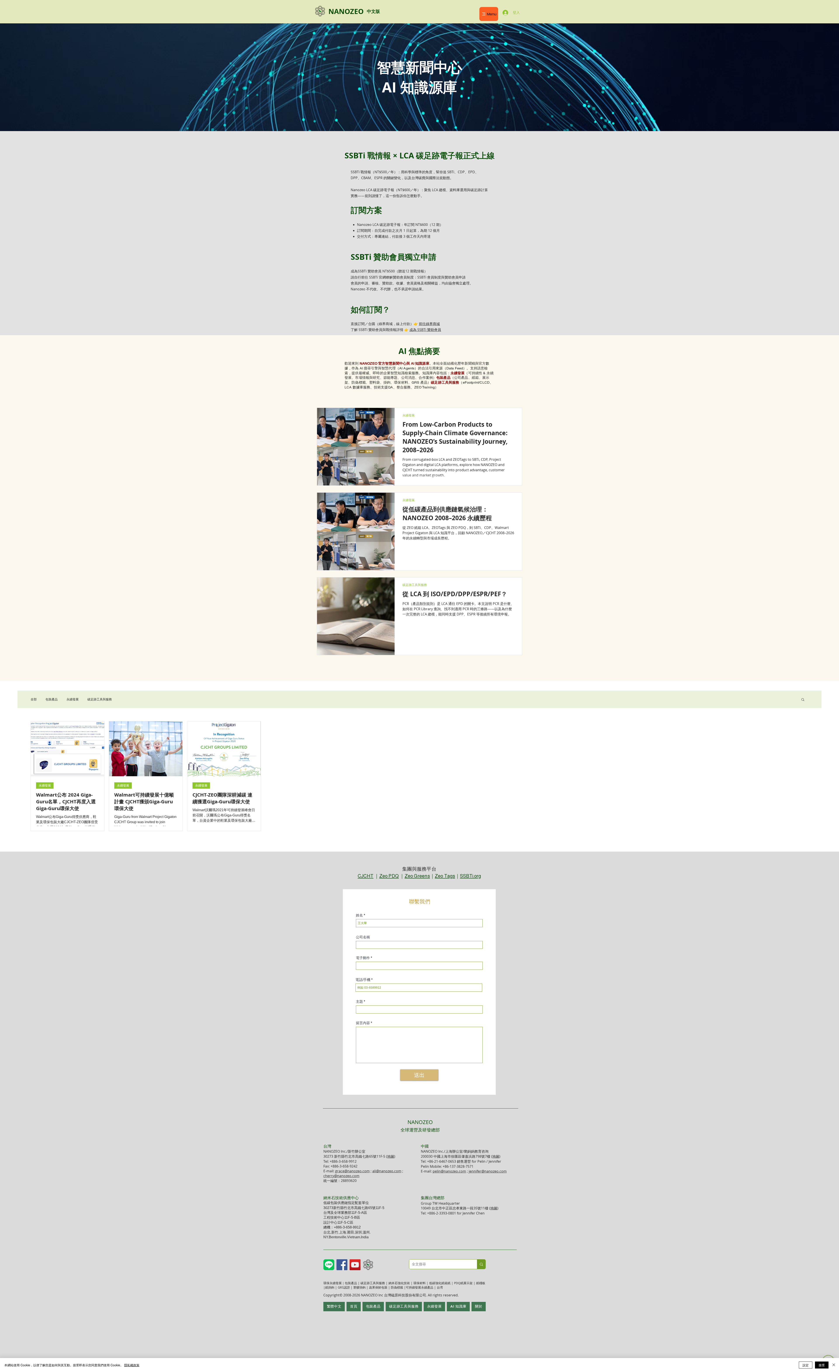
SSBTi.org (470, 876)
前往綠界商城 (429, 323)
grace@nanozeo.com (352, 1171)
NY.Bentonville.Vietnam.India (346, 1237)
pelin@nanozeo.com (449, 1171)
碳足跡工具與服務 (414, 585)
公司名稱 (363, 937)
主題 (359, 1001)
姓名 (359, 915)
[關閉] (833, 1365)
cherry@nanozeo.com (341, 1175)
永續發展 (408, 415)
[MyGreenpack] (368, 1264)
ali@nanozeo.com (386, 1171)
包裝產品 (51, 699)
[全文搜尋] (481, 1264)
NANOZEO (420, 1126)
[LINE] (328, 1264)
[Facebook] (341, 1264)
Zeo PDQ (389, 876)
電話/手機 (362, 980)
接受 (822, 1365)
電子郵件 (363, 958)
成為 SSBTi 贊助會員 (425, 329)
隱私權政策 (131, 1365)
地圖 (390, 1156)
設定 (806, 1365)
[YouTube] (355, 1264)
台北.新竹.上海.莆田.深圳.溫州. (347, 1232)
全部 (34, 699)
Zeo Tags (445, 876)
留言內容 (363, 1023)
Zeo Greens (417, 876)
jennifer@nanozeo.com (488, 1171)
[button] (803, 700)
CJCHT (365, 876)
